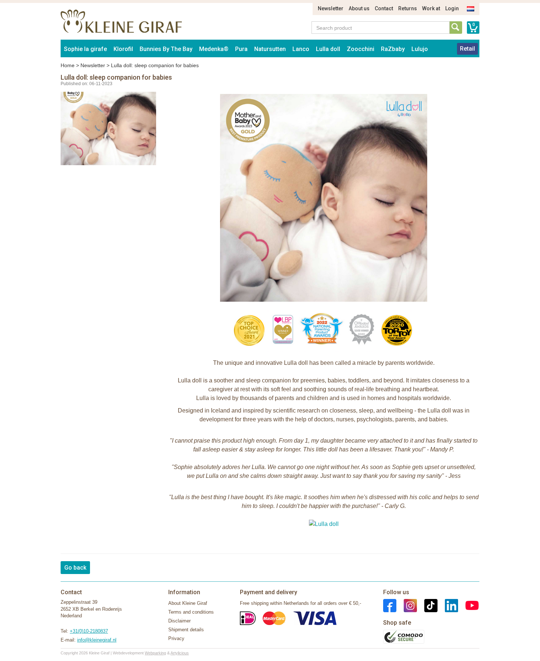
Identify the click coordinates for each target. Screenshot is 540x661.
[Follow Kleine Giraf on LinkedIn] (448, 605)
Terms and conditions (191, 612)
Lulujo (419, 49)
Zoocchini (360, 49)
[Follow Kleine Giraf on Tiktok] (427, 605)
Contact (384, 8)
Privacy (176, 638)
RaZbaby (393, 49)
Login (452, 8)
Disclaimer (179, 621)
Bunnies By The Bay (166, 49)
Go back (75, 567)
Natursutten (270, 49)
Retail (467, 48)
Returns (407, 8)
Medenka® (213, 49)
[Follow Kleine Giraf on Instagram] (406, 605)
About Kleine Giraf (187, 603)
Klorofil (123, 49)
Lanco (300, 49)
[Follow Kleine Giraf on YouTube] (468, 605)
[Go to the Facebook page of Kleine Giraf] (389, 605)
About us (359, 8)
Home (68, 65)
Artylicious (179, 653)
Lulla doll (328, 49)
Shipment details (186, 629)
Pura (241, 49)
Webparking (155, 653)
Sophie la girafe (85, 49)
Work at (431, 8)
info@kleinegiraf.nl (96, 640)
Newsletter (330, 8)
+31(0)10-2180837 (89, 631)
